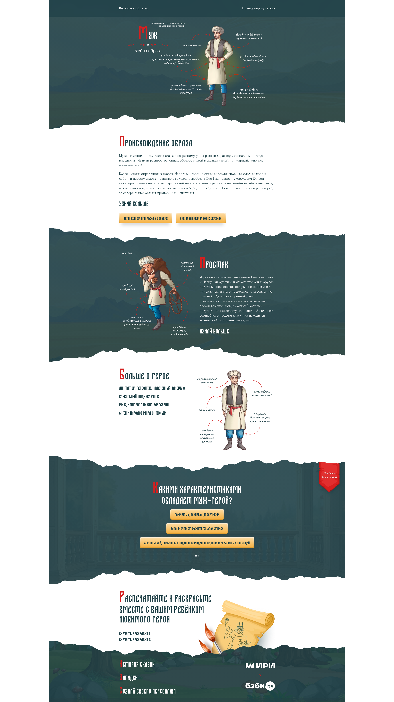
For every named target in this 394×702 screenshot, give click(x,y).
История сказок (137, 663)
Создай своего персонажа (147, 690)
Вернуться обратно (133, 8)
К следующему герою (258, 8)
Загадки (128, 677)
